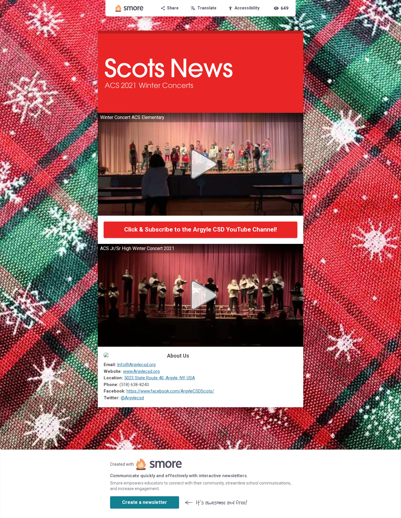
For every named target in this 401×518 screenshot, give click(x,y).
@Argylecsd (132, 397)
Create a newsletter (144, 502)
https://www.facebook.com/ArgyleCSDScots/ (170, 391)
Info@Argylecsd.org (136, 364)
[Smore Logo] (129, 8)
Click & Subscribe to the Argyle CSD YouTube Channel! (200, 229)
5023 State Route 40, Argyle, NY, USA (159, 377)
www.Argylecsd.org (141, 371)
